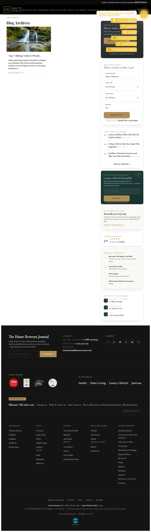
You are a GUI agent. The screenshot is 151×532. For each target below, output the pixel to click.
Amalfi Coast (41, 443)
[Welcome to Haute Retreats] (143, 14)
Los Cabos (68, 447)
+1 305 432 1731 (115, 308)
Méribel (66, 435)
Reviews (122, 471)
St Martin (13, 443)
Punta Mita (68, 455)
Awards (121, 467)
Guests (108, 105)
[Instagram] (138, 342)
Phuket (94, 431)
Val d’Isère (67, 439)
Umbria (39, 447)
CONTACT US (114, 10)
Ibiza (38, 455)
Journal (121, 475)
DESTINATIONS (30, 10)
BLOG (103, 10)
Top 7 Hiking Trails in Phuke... (24, 55)
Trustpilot (121, 242)
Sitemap (99, 500)
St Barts (12, 435)
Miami (93, 447)
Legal (80, 500)
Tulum (66, 451)
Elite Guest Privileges (127, 450)
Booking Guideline (56, 500)
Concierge (122, 446)
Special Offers (124, 454)
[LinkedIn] (126, 342)
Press (120, 462)
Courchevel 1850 (70, 431)
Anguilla (12, 439)
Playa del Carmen (71, 459)
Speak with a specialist (128, 120)
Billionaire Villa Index (127, 479)
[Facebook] (107, 342)
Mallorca (40, 463)
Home (8, 18)
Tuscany (39, 431)
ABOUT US (73, 10)
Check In (108, 83)
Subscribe (117, 198)
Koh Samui (95, 435)
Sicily (38, 439)
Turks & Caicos (15, 431)
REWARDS (44, 10)
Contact (121, 483)
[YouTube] (132, 342)
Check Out (109, 94)
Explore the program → (114, 225)
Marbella (40, 459)
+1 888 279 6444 (115, 301)
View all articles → (122, 164)
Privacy (89, 500)
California (95, 451)
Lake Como (41, 435)
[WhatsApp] (114, 342)
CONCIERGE (93, 10)
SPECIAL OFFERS (58, 10)
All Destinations (125, 431)
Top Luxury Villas (125, 442)
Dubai (93, 439)
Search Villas (117, 115)
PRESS (83, 10)
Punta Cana (14, 447)
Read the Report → (132, 411)
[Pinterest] (120, 342)
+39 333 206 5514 (116, 315)
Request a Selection (117, 41)
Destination (110, 73)
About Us (122, 458)
